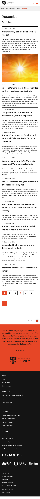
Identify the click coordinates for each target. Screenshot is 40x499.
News (18, 8)
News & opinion (10, 8)
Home (2, 8)
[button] (33, 3)
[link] (20, 379)
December (24, 8)
